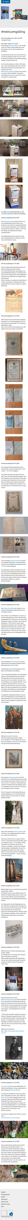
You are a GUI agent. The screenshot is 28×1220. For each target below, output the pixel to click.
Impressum (4, 1199)
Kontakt (3, 1192)
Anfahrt (3, 1197)
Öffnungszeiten (5, 1194)
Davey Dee (6, 1097)
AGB (2, 1206)
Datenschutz (4, 1201)
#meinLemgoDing (9, 221)
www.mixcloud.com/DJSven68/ (10, 1118)
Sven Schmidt (5, 1086)
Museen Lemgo (5, 1204)
